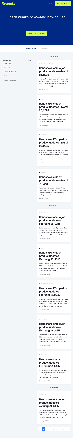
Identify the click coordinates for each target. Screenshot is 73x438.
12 (64, 429)
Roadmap (44, 49)
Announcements (30, 49)
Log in (50, 3)
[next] (68, 429)
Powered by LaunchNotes (9, 80)
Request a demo (63, 3)
